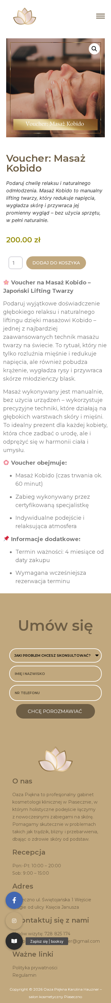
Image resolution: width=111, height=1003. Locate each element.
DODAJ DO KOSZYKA (56, 263)
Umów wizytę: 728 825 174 (41, 934)
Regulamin (24, 975)
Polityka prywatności (34, 968)
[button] (94, 48)
